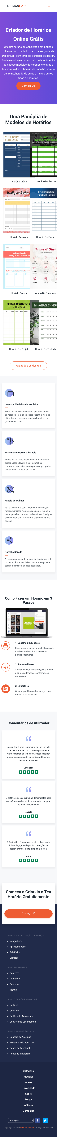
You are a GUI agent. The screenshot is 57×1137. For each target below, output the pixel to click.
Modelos (28, 1076)
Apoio (28, 1082)
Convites (14, 1010)
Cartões (14, 1005)
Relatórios (15, 952)
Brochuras (15, 984)
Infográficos (16, 941)
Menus (13, 989)
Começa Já (28, 85)
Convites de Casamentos (23, 1021)
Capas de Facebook (20, 1048)
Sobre (28, 1093)
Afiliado (28, 1105)
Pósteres (14, 973)
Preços (28, 1099)
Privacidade (28, 1088)
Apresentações (18, 946)
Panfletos (15, 978)
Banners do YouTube (20, 1037)
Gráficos (14, 957)
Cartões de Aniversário (21, 1016)
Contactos (28, 1110)
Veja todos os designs (28, 365)
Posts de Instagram (20, 1053)
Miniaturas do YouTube (22, 1042)
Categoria (28, 1070)
